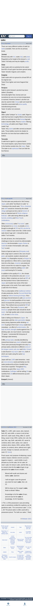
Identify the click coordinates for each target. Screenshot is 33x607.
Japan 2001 (20, 369)
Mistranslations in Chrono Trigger (20, 548)
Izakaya (21, 325)
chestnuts (28, 206)
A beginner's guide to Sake (28, 552)
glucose (6, 300)
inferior (11, 295)
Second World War (25, 293)
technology (5, 124)
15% (16, 228)
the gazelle (9, 198)
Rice (22, 206)
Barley (25, 243)
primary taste (9, 340)
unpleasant (15, 148)
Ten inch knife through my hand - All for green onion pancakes (28, 540)
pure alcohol (27, 298)
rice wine (21, 223)
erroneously (9, 223)
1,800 (13, 359)
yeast (28, 57)
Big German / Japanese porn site (28, 527)
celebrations (5, 220)
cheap (17, 102)
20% (21, 228)
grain (3, 256)
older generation (20, 320)
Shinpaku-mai (24, 251)
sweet (11, 128)
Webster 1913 (12, 427)
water (23, 268)
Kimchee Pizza (12, 547)
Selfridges (13, 371)
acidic (27, 61)
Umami (29, 349)
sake (3, 49)
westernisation (21, 327)
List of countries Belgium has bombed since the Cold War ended (12, 540)
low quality (23, 104)
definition (4, 427)
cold (2, 314)
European (21, 307)
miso (23, 351)
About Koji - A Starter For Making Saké (4, 532)
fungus (26, 258)
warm (3, 312)
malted (3, 246)
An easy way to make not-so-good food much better (20, 557)
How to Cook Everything (20, 540)
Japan (3, 204)
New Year (19, 218)
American (4, 309)
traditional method (24, 291)
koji (21, 57)
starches (4, 243)
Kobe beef (4, 540)
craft (28, 59)
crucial (27, 276)
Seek (9, 452)
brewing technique (20, 295)
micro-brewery (8, 362)
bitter (24, 349)
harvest (3, 218)
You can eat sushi (28, 547)
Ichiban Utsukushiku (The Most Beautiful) (28, 557)
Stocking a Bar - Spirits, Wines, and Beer (5, 557)
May (24, 366)
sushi (20, 532)
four (29, 344)
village (3, 211)
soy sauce (15, 351)
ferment (22, 119)
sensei (8, 43)
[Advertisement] (16, 17)
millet (6, 208)
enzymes (18, 263)
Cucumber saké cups (28, 532)
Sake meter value (20, 552)
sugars (20, 243)
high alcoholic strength (8, 329)
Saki (20, 527)
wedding (10, 218)
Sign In (29, 36)
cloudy (19, 114)
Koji (8, 258)
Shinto (19, 213)
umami (18, 342)
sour (18, 349)
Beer (4, 547)
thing (3, 43)
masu (23, 146)
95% (26, 305)
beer (27, 226)
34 (27, 371)
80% (26, 278)
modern (23, 121)
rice (14, 57)
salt (15, 349)
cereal (15, 226)
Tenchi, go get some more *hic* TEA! (4, 527)
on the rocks (14, 314)
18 (11, 374)
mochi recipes (12, 557)
